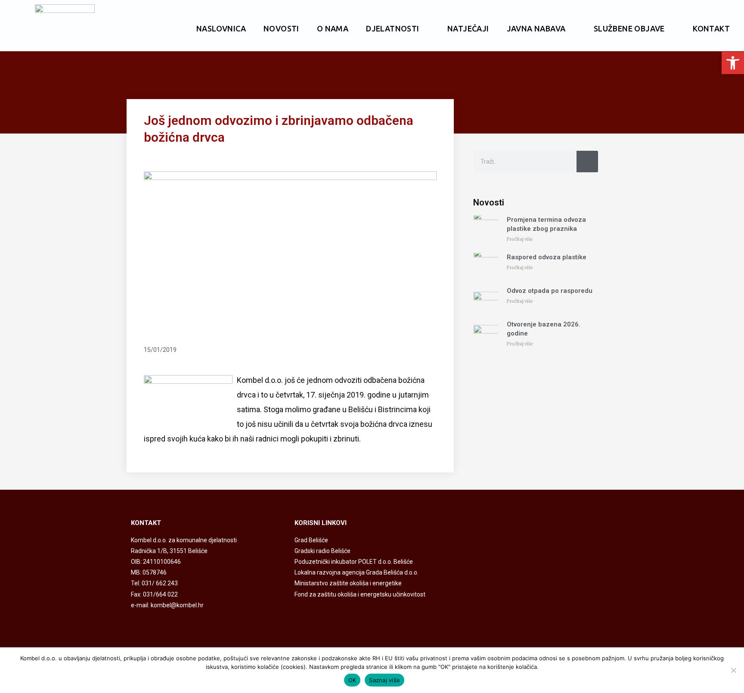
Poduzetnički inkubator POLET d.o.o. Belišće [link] (353, 561)
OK (352, 680)
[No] (733, 670)
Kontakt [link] (711, 28)
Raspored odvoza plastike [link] (546, 257)
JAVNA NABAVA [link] (536, 28)
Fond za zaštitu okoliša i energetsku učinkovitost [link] (359, 594)
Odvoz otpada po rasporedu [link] (549, 291)
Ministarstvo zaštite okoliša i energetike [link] (348, 583)
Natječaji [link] (468, 28)
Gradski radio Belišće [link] (322, 550)
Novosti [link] (281, 28)
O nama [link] (332, 28)
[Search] (587, 161)
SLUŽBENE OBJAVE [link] (629, 28)
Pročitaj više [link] (520, 239)
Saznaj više (384, 680)
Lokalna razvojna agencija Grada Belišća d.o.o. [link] (356, 572)
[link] (733, 63)
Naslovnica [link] (221, 28)
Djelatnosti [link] (392, 28)
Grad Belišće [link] (311, 540)
